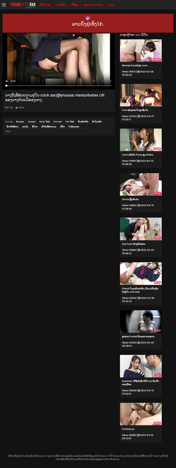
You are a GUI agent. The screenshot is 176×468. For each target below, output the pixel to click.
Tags (111, 5)
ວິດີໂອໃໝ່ (45, 5)
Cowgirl (32, 121)
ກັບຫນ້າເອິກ (83, 121)
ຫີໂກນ (34, 126)
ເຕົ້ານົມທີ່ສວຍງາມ (48, 126)
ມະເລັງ (25, 126)
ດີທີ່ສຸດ (75, 5)
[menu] (3, 5)
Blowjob (20, 121)
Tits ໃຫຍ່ (69, 121)
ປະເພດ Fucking (93, 5)
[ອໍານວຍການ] (23, 5)
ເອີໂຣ (62, 126)
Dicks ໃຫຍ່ (44, 121)
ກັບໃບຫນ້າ (97, 121)
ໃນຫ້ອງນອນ (73, 126)
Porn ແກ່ (58, 121)
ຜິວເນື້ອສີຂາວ (12, 126)
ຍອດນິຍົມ (61, 5)
